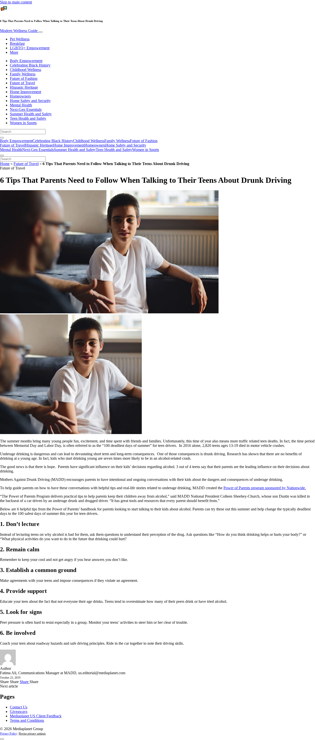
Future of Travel (22, 83)
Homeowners (20, 96)
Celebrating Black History (30, 65)
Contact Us (18, 707)
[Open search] (2, 137)
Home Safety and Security (30, 101)
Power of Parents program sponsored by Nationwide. (264, 488)
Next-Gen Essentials (26, 109)
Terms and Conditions (27, 720)
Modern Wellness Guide (19, 31)
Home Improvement (25, 92)
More (14, 52)
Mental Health (21, 105)
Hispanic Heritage (24, 87)
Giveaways (18, 711)
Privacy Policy (8, 733)
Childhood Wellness (25, 69)
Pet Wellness (20, 39)
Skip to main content (16, 2)
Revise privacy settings (32, 733)
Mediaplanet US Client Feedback (36, 716)
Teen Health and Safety (28, 118)
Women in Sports (23, 123)
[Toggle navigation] (41, 32)
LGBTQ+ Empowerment (29, 48)
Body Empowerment (26, 61)
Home (5, 164)
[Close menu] (2, 155)
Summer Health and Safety (31, 114)
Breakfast (17, 43)
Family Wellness (22, 74)
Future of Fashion (23, 78)
